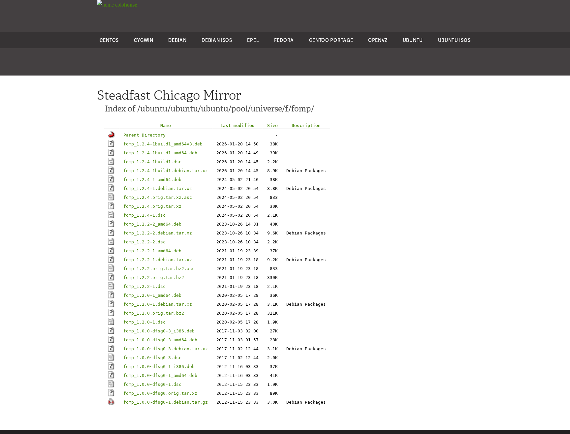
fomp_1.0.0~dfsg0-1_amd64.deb (160, 375)
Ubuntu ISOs (454, 40)
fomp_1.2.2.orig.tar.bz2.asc (159, 268)
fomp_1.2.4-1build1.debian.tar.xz (165, 170)
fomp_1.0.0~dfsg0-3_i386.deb (159, 330)
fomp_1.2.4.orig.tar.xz (152, 206)
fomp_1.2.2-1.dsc (144, 286)
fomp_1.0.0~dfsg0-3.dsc (152, 357)
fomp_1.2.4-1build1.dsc (152, 161)
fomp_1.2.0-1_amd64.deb (152, 295)
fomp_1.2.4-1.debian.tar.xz (157, 188)
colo (125, 5)
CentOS (109, 40)
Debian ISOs (217, 40)
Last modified (237, 125)
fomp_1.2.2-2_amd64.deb (152, 224)
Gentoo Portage (331, 40)
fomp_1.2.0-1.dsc (144, 322)
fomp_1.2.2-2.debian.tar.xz (157, 233)
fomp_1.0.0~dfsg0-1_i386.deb (159, 366)
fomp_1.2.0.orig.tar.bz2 (153, 313)
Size (272, 125)
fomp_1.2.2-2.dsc (144, 241)
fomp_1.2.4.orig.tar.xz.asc (157, 197)
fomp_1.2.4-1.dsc (144, 215)
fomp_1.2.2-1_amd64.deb (152, 250)
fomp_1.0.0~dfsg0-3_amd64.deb (160, 339)
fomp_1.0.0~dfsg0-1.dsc (152, 384)
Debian (177, 40)
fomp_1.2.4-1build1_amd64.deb (160, 152)
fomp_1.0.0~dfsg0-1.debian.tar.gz (165, 402)
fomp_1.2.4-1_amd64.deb (152, 179)
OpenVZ (378, 40)
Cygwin (143, 40)
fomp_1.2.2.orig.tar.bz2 (153, 277)
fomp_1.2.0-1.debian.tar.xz (157, 304)
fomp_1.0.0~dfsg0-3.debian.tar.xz (165, 348)
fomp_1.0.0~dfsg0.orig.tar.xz (160, 393)
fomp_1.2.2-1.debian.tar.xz (157, 259)
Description (306, 125)
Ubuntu (413, 40)
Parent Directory (144, 135)
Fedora (284, 40)
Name (165, 125)
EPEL (253, 40)
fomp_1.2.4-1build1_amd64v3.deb (163, 143)
